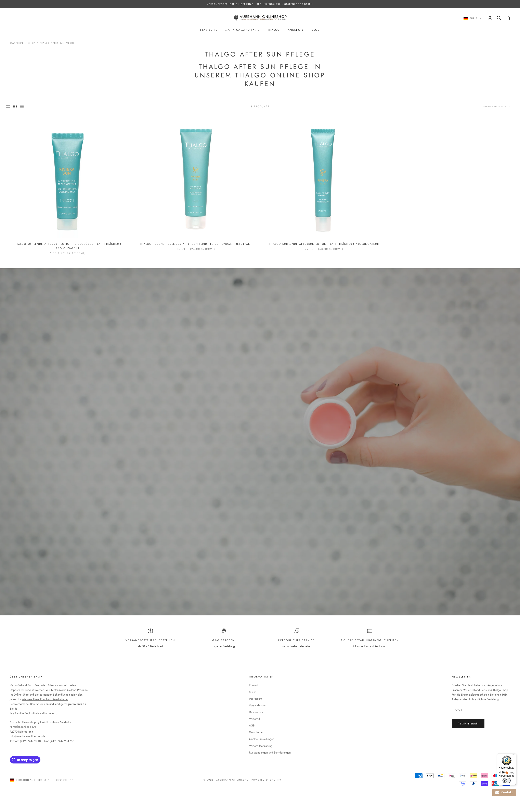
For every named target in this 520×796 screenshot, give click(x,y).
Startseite (208, 30)
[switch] (507, 780)
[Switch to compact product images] (22, 106)
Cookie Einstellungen (261, 739)
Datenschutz (256, 712)
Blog (316, 30)
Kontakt (253, 685)
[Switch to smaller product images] (15, 106)
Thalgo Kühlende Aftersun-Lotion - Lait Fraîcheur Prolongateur (324, 244)
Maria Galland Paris (242, 30)
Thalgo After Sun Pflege (57, 43)
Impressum (255, 699)
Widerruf (254, 719)
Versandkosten (257, 705)
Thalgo (274, 30)
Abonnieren (468, 723)
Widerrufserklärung (260, 746)
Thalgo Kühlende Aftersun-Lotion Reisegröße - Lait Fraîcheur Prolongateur (67, 246)
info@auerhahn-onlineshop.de (27, 736)
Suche (252, 692)
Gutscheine (255, 732)
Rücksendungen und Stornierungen (270, 752)
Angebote (296, 30)
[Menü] (513, 755)
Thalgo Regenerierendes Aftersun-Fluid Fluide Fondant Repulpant (196, 244)
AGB (252, 725)
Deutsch (62, 780)
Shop (31, 43)
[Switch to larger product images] (8, 106)
